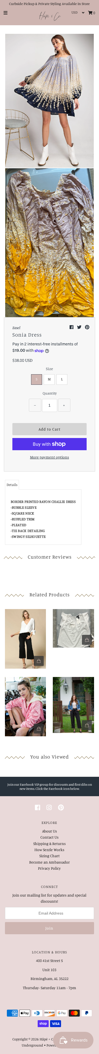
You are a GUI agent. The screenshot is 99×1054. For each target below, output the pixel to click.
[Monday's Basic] (73, 627)
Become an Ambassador (49, 862)
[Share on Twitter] (79, 327)
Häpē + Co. (48, 1039)
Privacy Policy (49, 868)
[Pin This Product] (87, 327)
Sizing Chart (49, 855)
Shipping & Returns (49, 843)
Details (12, 484)
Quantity (50, 393)
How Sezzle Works (49, 849)
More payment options (49, 457)
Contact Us (49, 837)
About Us (49, 831)
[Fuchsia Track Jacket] (25, 705)
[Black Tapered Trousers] (73, 703)
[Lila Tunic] (25, 637)
